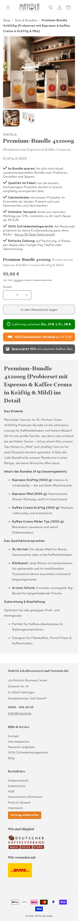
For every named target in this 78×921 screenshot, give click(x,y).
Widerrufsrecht (18, 780)
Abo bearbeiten (18, 741)
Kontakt (13, 736)
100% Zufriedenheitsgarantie (28, 752)
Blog (11, 758)
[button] (8, 7)
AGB (11, 791)
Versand (18, 280)
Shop (6, 20)
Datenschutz (16, 786)
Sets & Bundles (26, 20)
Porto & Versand (19, 802)
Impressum (15, 808)
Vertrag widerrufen (24, 815)
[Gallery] (39, 82)
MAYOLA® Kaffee (43, 916)
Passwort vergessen (21, 747)
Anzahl (7, 287)
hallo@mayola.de (19, 713)
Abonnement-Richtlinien (25, 797)
